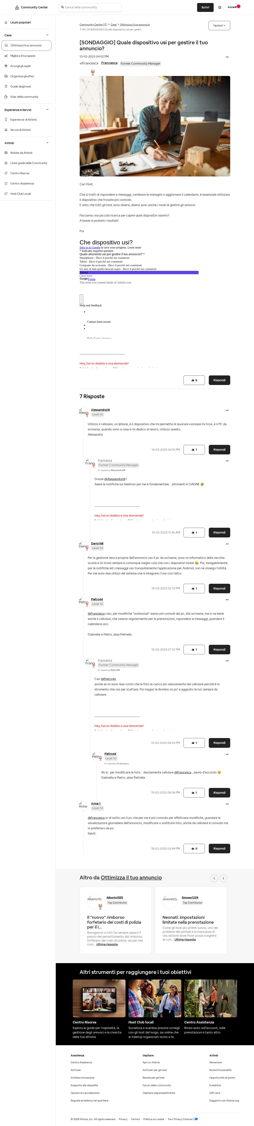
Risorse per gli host (154, 1077)
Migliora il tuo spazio (22, 56)
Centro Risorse (20, 173)
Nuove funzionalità (220, 1070)
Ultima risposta (107, 944)
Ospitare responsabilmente (159, 1093)
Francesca (109, 63)
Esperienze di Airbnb (23, 119)
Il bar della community (24, 96)
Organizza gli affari (22, 76)
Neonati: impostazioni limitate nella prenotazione (188, 920)
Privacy (123, 1119)
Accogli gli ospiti (20, 66)
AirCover (76, 1070)
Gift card (214, 1093)
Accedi (232, 7)
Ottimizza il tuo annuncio (26, 45)
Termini (135, 1119)
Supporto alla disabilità (84, 1085)
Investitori (215, 1085)
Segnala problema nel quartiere (89, 1100)
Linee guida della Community (28, 163)
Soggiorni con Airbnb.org (224, 1100)
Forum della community (157, 1085)
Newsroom (215, 1062)
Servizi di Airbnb (20, 130)
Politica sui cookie (153, 1119)
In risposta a (111, 470)
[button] (227, 57)
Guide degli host (20, 86)
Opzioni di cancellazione (85, 1093)
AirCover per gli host (155, 1070)
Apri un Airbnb (151, 1062)
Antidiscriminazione (82, 1077)
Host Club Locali (20, 193)
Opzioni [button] (218, 25)
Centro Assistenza (22, 183)
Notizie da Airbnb (21, 153)
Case (114, 24)
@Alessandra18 (114, 479)
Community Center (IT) (93, 24)
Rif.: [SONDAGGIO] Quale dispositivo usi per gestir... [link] (112, 29)
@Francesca (96, 613)
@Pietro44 (108, 679)
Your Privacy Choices (180, 1119)
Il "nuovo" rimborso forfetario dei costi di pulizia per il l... (114, 922)
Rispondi (219, 380)
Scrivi (205, 7)
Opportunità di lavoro (222, 1077)
